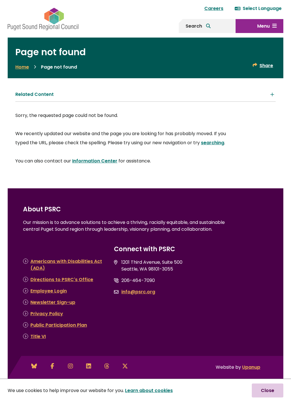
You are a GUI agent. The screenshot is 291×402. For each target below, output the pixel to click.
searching (212, 142)
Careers (213, 8)
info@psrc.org (138, 291)
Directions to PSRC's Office (61, 279)
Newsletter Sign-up (52, 302)
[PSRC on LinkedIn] (88, 366)
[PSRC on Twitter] (125, 366)
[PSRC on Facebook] (52, 366)
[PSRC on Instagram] (70, 366)
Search (194, 26)
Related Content (34, 94)
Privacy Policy (46, 313)
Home (22, 67)
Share (266, 65)
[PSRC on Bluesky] (34, 366)
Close (267, 390)
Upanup (251, 367)
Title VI (38, 336)
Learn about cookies (149, 390)
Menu (263, 26)
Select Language (262, 8)
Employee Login (48, 291)
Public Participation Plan (58, 325)
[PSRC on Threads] (106, 366)
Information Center (94, 161)
